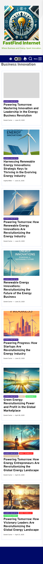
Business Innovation (11, 101)
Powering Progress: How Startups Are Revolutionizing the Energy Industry (20, 348)
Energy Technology (26, 453)
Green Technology (25, 513)
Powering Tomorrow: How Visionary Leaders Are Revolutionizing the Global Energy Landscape (21, 524)
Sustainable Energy (10, 515)
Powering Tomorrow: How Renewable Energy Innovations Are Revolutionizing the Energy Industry (21, 229)
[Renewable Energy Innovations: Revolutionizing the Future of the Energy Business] (21, 263)
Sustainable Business (11, 456)
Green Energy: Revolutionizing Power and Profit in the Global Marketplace (20, 405)
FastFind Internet (21, 42)
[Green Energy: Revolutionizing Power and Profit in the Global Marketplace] (21, 380)
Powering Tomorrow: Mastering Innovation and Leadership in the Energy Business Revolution (21, 110)
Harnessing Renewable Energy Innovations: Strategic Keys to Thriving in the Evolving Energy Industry (20, 169)
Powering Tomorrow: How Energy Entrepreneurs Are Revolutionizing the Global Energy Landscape (21, 465)
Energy (21, 396)
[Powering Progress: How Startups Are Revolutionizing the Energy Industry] (21, 323)
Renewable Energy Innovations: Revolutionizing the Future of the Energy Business (18, 290)
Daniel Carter (8, 120)
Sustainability (31, 396)
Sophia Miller (8, 181)
